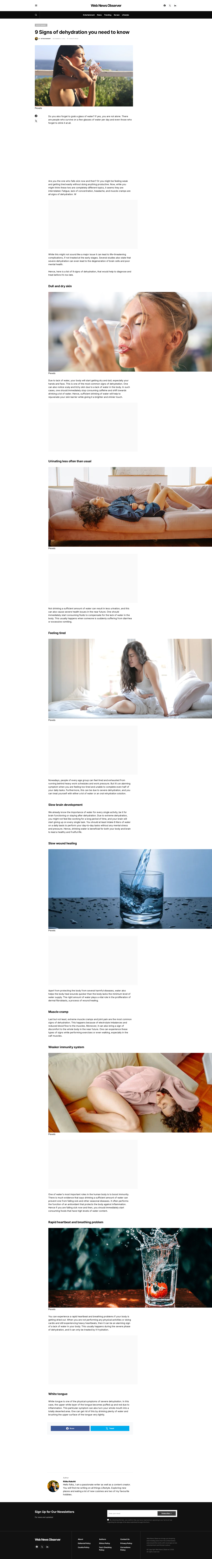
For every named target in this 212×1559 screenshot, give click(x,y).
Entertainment (41, 25)
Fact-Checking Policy (105, 1548)
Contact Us (125, 1539)
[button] (36, 5)
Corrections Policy (125, 1548)
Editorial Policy (84, 1543)
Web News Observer (106, 5)
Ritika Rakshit (69, 1481)
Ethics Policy (104, 1543)
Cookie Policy (83, 1547)
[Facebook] (165, 5)
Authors (102, 1539)
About (80, 1539)
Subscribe (165, 1513)
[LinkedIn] (175, 5)
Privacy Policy (126, 1543)
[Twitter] (170, 5)
